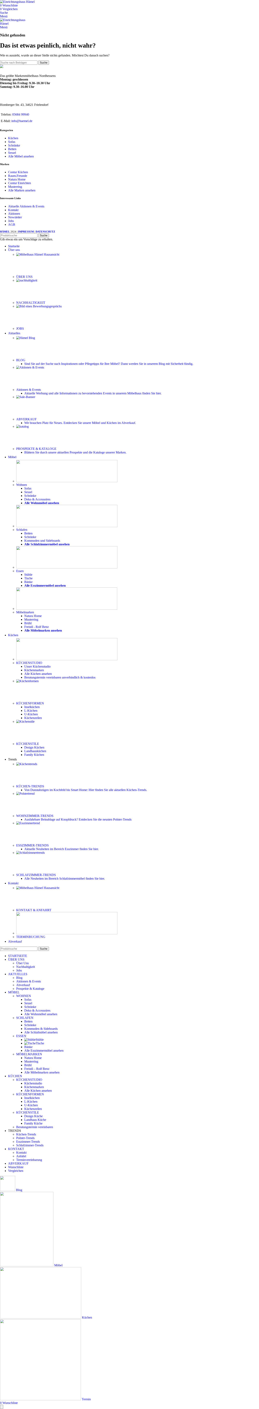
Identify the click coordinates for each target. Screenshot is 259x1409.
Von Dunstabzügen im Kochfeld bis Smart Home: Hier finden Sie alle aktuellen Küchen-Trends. (85, 790)
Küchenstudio (33, 1083)
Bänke (28, 582)
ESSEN (21, 1036)
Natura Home (16, 179)
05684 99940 (20, 114)
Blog (19, 977)
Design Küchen (34, 747)
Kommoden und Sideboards (42, 540)
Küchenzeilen (33, 718)
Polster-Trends (25, 1138)
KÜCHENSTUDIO (29, 1079)
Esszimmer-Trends (28, 1141)
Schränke (14, 145)
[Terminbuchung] (66, 933)
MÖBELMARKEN (29, 1054)
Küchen (13, 138)
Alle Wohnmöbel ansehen (40, 1014)
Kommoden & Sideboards (41, 1028)
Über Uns (22, 963)
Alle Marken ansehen (21, 190)
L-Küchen (30, 710)
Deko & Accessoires (37, 499)
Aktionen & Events (28, 981)
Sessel (12, 152)
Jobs (11, 221)
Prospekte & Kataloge (30, 988)
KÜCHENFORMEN (30, 1094)
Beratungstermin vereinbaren (60, 677)
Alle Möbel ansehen (21, 156)
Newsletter (15, 217)
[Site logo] (17, 1)
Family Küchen (34, 754)
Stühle (28, 574)
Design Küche (33, 1116)
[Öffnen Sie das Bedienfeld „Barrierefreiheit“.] (1, 1407)
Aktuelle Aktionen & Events (26, 206)
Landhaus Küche (35, 1119)
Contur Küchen (18, 172)
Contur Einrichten (19, 183)
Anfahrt (21, 1156)
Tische (28, 578)
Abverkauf (23, 985)
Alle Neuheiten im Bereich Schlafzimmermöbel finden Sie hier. (64, 878)
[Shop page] (66, 481)
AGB (11, 224)
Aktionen (14, 213)
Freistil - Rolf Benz (36, 627)
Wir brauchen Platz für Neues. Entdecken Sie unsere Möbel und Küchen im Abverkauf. (80, 423)
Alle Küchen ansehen (38, 673)
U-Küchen (31, 714)
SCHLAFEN (24, 1017)
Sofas (11, 141)
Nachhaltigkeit (25, 966)
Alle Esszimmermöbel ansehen (44, 1050)
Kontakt (13, 210)
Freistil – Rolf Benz (36, 1068)
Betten (12, 149)
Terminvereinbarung (29, 1160)
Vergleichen (15, 1170)
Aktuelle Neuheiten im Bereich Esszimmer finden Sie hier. (61, 849)
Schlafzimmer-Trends (30, 1145)
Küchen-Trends (26, 1134)
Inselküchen (32, 707)
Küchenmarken (34, 670)
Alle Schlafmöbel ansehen (41, 1032)
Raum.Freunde (17, 175)
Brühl (28, 623)
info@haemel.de (21, 121)
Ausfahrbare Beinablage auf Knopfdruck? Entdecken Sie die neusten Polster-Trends (78, 819)
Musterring (15, 186)
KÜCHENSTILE (27, 1112)
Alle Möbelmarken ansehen (41, 1072)
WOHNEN (23, 996)
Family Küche (33, 1123)
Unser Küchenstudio (37, 666)
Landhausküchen (35, 751)
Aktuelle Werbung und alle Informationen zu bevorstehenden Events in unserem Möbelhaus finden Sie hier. (92, 393)
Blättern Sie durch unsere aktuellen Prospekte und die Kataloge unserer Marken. (75, 452)
